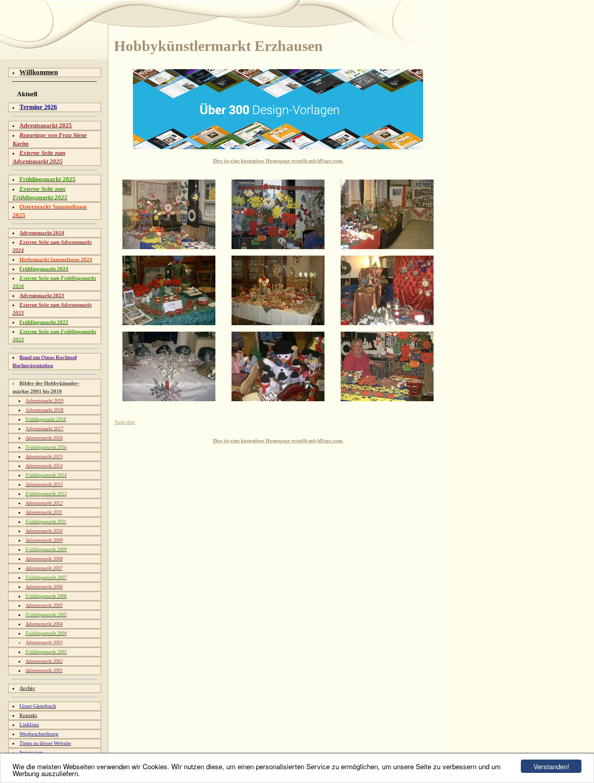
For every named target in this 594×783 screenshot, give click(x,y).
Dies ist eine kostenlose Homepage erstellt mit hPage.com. (278, 161)
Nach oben (124, 422)
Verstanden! (551, 766)
